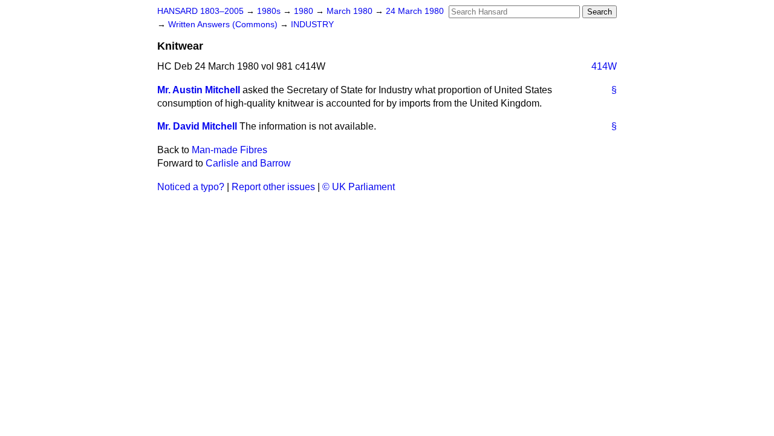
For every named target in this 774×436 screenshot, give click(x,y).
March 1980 (351, 11)
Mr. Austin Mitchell (198, 90)
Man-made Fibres (229, 150)
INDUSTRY (312, 24)
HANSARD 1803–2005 (200, 11)
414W (604, 66)
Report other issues (273, 187)
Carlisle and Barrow (248, 163)
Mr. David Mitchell (197, 126)
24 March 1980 (415, 11)
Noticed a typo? (190, 187)
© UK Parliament (358, 187)
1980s (270, 11)
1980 (305, 11)
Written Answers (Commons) (224, 24)
